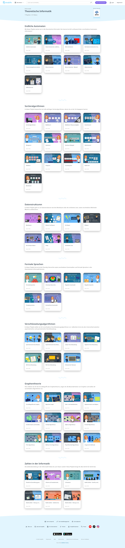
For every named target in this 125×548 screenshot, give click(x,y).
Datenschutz (61, 539)
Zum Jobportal (77, 521)
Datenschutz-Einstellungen (72, 539)
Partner (63, 526)
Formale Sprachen (34, 264)
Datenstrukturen (33, 204)
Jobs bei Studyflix (40, 526)
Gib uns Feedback (85, 539)
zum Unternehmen (96, 17)
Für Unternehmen (53, 526)
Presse (84, 526)
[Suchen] (91, 2)
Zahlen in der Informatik (37, 463)
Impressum (48, 539)
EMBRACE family (64, 542)
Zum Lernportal (50, 521)
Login (112, 2)
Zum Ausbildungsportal (64, 521)
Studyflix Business (74, 526)
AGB (55, 539)
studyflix (9, 2)
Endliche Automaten (35, 26)
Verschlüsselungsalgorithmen (40, 323)
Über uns (30, 526)
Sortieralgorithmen (34, 106)
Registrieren (119, 2)
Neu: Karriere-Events (100, 2)
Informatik (28, 9)
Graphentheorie (33, 383)
